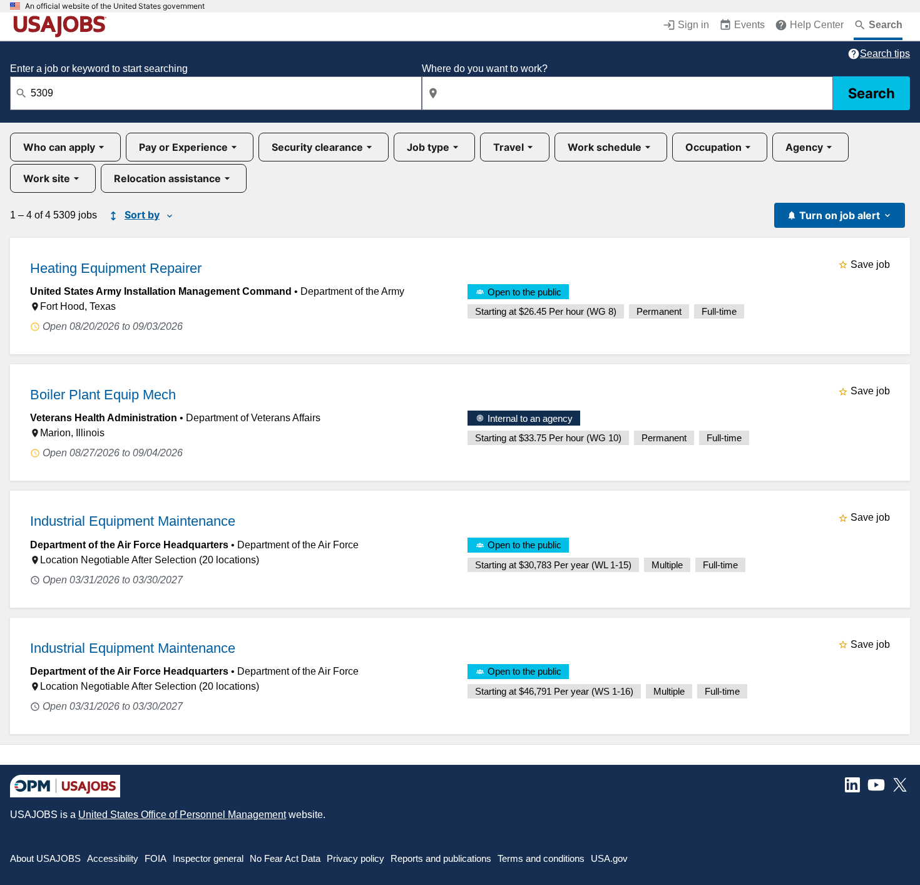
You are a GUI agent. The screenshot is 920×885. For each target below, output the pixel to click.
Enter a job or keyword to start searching (99, 68)
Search (871, 93)
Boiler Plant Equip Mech (103, 394)
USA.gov (609, 858)
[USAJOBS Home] (62, 26)
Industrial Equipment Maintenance (132, 521)
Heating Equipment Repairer (116, 268)
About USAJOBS (45, 858)
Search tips (885, 53)
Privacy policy (355, 858)
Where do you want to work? (485, 68)
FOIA (155, 858)
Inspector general (208, 858)
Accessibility (112, 858)
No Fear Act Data (285, 858)
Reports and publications (441, 858)
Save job (870, 264)
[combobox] (216, 93)
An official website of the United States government (115, 6)
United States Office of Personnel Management (182, 814)
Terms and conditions (541, 858)
